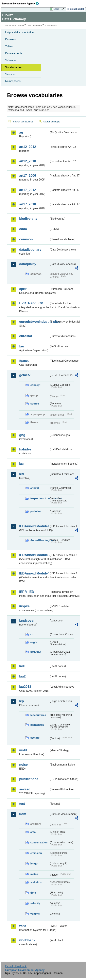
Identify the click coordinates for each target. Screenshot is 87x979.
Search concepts (51, 121)
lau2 (22, 676)
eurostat (25, 336)
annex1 (34, 488)
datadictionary (30, 249)
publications (28, 779)
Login (56, 9)
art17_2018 (27, 204)
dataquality (27, 264)
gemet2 (25, 375)
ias (21, 463)
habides (25, 449)
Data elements (13, 53)
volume (35, 913)
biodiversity (28, 218)
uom (22, 814)
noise (23, 764)
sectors (34, 737)
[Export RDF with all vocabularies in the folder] (76, 268)
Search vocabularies (23, 121)
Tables (9, 46)
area (33, 832)
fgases (24, 360)
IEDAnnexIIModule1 (34, 526)
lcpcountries (38, 715)
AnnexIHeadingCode (39, 540)
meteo (34, 874)
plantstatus (37, 724)
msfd (23, 750)
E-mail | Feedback (16, 966)
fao (21, 346)
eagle (33, 642)
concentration (39, 842)
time (33, 892)
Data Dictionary (34, 25)
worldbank (27, 940)
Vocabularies (13, 67)
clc (32, 634)
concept (35, 385)
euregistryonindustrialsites (34, 321)
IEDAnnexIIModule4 (34, 573)
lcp (21, 701)
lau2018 (25, 686)
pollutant (35, 511)
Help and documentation (19, 32)
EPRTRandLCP (31, 303)
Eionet (21, 25)
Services (10, 74)
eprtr (23, 289)
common (26, 239)
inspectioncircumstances (39, 498)
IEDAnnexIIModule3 (34, 555)
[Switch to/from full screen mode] (63, 9)
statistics (35, 882)
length (34, 863)
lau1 (22, 666)
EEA (21, 3)
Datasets (10, 39)
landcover (27, 620)
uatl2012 (35, 651)
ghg (22, 435)
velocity (35, 903)
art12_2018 (27, 161)
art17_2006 (27, 175)
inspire (24, 606)
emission (36, 853)
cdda (23, 229)
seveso (24, 789)
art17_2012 (27, 190)
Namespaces (13, 81)
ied (21, 474)
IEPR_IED (26, 592)
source (34, 403)
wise (22, 926)
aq (21, 132)
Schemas (10, 60)
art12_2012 (27, 147)
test (22, 803)
